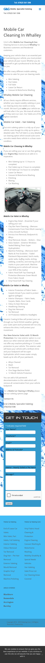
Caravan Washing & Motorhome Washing (32, 548)
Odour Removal (10, 548)
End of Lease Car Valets (10, 530)
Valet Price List (30, 571)
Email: (9, 443)
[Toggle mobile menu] (40, 9)
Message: (10, 474)
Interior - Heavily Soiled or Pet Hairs (21, 467)
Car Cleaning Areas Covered (32, 577)
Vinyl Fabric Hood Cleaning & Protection (31, 532)
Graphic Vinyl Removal (9, 573)
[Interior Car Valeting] (22, 188)
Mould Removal (10, 567)
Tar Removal (9, 551)
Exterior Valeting (10, 563)
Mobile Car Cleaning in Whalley (21, 391)
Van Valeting (29, 567)
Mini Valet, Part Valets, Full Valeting (12, 538)
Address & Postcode (14, 449)
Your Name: (11, 429)
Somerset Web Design (30, 624)
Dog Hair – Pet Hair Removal (11, 557)
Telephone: (11, 436)
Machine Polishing (11, 579)
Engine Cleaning (31, 540)
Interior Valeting (10, 544)
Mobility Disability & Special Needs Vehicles (32, 559)
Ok (22, 659)
